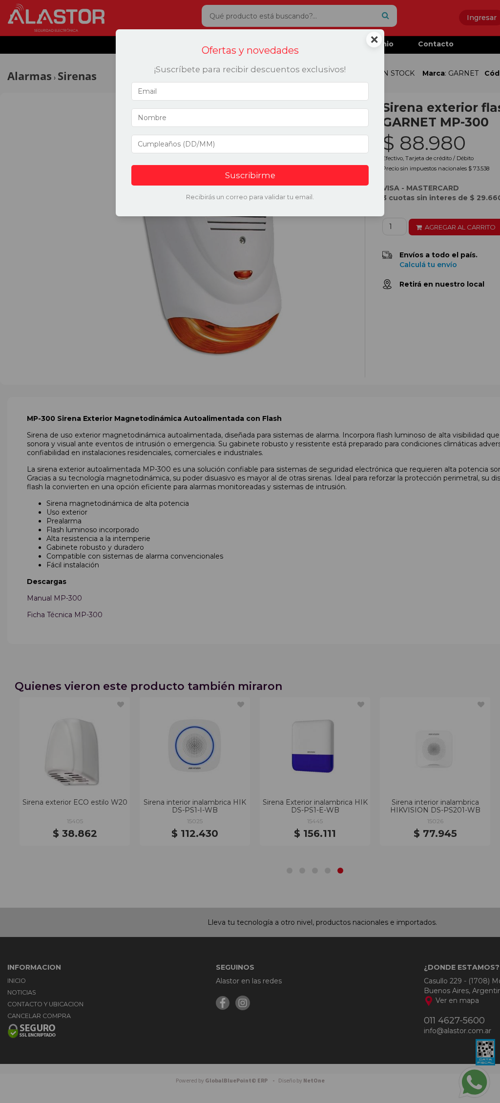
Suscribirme (250, 175)
